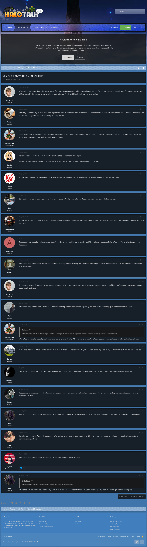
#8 (143, 238)
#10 (143, 281)
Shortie (9, 165)
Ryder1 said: (26, 481)
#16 (143, 411)
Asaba (9, 122)
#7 (143, 217)
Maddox (9, 273)
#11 (143, 303)
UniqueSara (9, 143)
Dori (9, 316)
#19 (143, 475)
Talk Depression (115, 529)
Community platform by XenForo (21, 542)
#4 (143, 152)
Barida (9, 359)
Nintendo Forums (115, 524)
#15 (143, 389)
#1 (143, 87)
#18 (143, 454)
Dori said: (25, 330)
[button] (28, 27)
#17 (143, 432)
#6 (143, 195)
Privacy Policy (44, 524)
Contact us (42, 521)
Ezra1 (9, 445)
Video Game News (116, 521)
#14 (143, 368)
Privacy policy (124, 536)
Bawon (9, 402)
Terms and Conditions (46, 526)
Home (10, 27)
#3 (143, 131)
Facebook (78, 521)
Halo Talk (8, 536)
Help (132, 536)
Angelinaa (9, 251)
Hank (9, 208)
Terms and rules (112, 536)
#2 (143, 109)
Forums (22, 27)
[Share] (140, 87)
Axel (9, 424)
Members (56, 27)
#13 (143, 346)
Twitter (77, 524)
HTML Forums (114, 526)
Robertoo (7, 79)
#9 (143, 260)
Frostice (9, 380)
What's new (39, 27)
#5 (143, 174)
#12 (143, 324)
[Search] (141, 27)
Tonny (9, 186)
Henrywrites (9, 230)
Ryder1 (9, 467)
